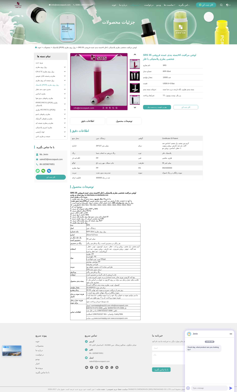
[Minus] (230, 333)
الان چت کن (207, 5)
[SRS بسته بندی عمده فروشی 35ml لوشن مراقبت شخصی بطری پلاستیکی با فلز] (99, 81)
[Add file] (188, 388)
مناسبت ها (169, 5)
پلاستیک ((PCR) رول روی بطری (64, 47)
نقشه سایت (100, 389)
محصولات (134, 5)
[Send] (231, 388)
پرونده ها (39, 368)
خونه (114, 5)
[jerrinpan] (117, 368)
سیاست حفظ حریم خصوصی (117, 389)
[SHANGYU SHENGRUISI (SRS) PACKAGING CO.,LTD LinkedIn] (107, 368)
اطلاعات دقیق (87, 121)
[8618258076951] (112, 368)
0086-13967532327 (84, 5)
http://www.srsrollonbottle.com (97, 195)
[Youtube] (101, 368)
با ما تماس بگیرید (184, 5)
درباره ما (123, 5)
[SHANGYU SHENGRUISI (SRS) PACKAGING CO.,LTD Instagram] (96, 368)
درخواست (148, 5)
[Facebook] (91, 368)
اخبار (38, 364)
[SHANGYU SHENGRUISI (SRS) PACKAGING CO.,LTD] (17, 5)
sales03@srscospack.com (51, 159)
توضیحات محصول (124, 121)
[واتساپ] (37, 171)
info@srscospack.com (61, 5)
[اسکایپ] (49, 171)
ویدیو (158, 5)
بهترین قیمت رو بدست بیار (157, 107)
